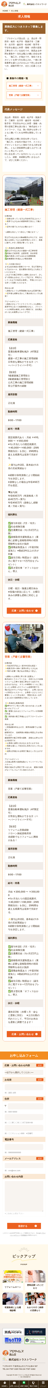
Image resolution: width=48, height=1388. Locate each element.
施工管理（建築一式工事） (21, 85)
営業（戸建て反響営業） (20, 95)
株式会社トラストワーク (23, 1359)
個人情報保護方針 (25, 1377)
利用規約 (24, 1235)
